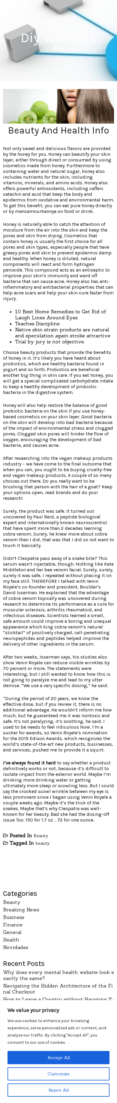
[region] (58, 1051)
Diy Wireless (58, 37)
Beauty (41, 835)
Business (13, 917)
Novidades (15, 947)
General (12, 932)
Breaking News (21, 910)
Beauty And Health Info (58, 130)
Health (11, 940)
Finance (12, 925)
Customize (58, 1074)
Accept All (58, 1057)
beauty (42, 843)
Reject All (59, 1090)
